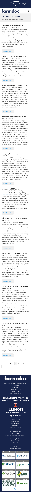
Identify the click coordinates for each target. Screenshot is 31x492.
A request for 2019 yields (10, 189)
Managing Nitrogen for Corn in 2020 (14, 86)
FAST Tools (15, 433)
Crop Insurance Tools (16, 431)
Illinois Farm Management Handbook (15, 435)
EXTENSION (24, 400)
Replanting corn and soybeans (12, 25)
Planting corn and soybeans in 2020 (14, 56)
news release (6, 195)
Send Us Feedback (15, 393)
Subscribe (15, 446)
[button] (28, 11)
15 (3, 366)
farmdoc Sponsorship (16, 448)
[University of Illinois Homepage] (15, 410)
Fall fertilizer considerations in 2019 (14, 253)
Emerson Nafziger (11, 16)
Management (15, 425)
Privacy (24, 412)
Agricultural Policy (15, 421)
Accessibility (16, 412)
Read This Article (7, 51)
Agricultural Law (15, 419)
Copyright (8, 412)
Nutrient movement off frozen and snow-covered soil (14, 118)
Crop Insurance (15, 423)
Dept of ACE (7, 400)
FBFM (15, 400)
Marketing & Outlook (15, 427)
